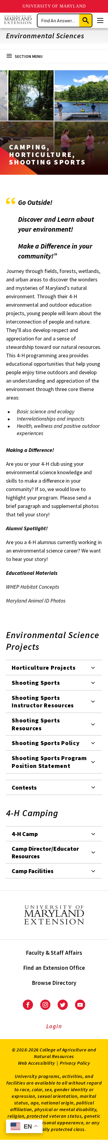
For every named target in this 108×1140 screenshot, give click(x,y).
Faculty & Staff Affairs (54, 952)
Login (54, 1026)
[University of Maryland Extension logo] (18, 20)
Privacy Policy (75, 1063)
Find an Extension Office (54, 967)
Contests (24, 787)
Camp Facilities (32, 871)
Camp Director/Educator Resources (45, 852)
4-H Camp (25, 834)
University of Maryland (54, 6)
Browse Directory (54, 982)
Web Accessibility (36, 1063)
